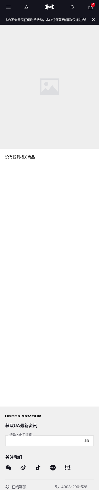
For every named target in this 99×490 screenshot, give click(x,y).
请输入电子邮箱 (21, 435)
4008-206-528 (74, 486)
